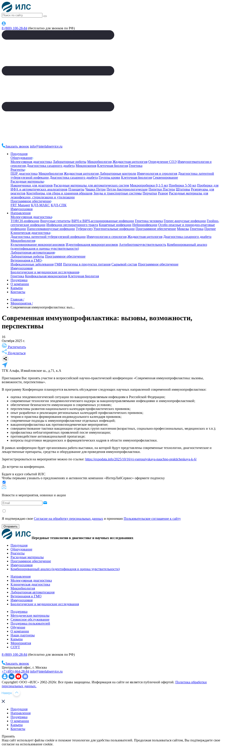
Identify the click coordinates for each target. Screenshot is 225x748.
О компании (20, 284)
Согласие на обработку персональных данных (68, 518)
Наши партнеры (23, 635)
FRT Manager (20, 205)
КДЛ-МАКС (40, 205)
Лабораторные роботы (69, 162)
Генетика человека (149, 221)
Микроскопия (86, 165)
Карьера (17, 288)
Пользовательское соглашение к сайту (152, 518)
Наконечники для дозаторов (32, 185)
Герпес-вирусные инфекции (185, 221)
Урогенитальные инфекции (114, 229)
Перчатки (150, 193)
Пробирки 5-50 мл (182, 185)
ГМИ (58, 264)
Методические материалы (30, 615)
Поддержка (19, 280)
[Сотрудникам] (4, 24)
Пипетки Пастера (162, 189)
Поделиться (16, 353)
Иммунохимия (22, 209)
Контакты (18, 292)
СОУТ (15, 647)
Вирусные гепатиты (55, 221)
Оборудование (21, 158)
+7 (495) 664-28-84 (15, 671)
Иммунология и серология (157, 173)
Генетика (135, 165)
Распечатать (16, 347)
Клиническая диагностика (30, 233)
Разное (163, 193)
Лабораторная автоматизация (32, 252)
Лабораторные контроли (118, 173)
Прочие (210, 229)
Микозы (183, 229)
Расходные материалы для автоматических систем (91, 185)
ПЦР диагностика (24, 173)
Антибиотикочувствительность (142, 244)
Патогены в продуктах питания (87, 264)
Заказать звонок (17, 146)
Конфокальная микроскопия (46, 276)
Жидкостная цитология (129, 162)
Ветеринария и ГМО (26, 260)
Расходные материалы (27, 181)
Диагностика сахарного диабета (51, 165)
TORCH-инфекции (25, 221)
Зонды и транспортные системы (117, 193)
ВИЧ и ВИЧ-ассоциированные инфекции (102, 221)
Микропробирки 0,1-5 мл (149, 185)
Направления (21, 213)
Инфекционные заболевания (32, 264)
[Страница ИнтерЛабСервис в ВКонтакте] (12, 678)
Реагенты (18, 169)
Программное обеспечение (31, 201)
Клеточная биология (112, 165)
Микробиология (99, 162)
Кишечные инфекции (115, 225)
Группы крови (109, 177)
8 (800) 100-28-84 (14, 28)
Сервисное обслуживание (30, 619)
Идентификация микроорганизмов (92, 244)
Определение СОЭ (162, 162)
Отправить (11, 526)
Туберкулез (84, 229)
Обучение (18, 627)
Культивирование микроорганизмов (38, 244)
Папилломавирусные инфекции (51, 229)
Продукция (19, 154)
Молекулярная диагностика (31, 162)
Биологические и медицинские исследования (45, 272)
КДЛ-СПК (59, 205)
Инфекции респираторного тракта (72, 225)
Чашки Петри (95, 189)
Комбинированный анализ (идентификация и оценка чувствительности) (65, 569)
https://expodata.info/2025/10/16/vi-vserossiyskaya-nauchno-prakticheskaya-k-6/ (141, 459)
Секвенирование (165, 177)
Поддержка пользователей (30, 623)
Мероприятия (21, 643)
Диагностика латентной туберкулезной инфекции (48, 237)
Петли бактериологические (127, 189)
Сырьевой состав (124, 264)
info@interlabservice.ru (46, 146)
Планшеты (76, 189)
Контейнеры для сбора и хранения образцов (59, 193)
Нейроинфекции (144, 225)
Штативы (183, 189)
